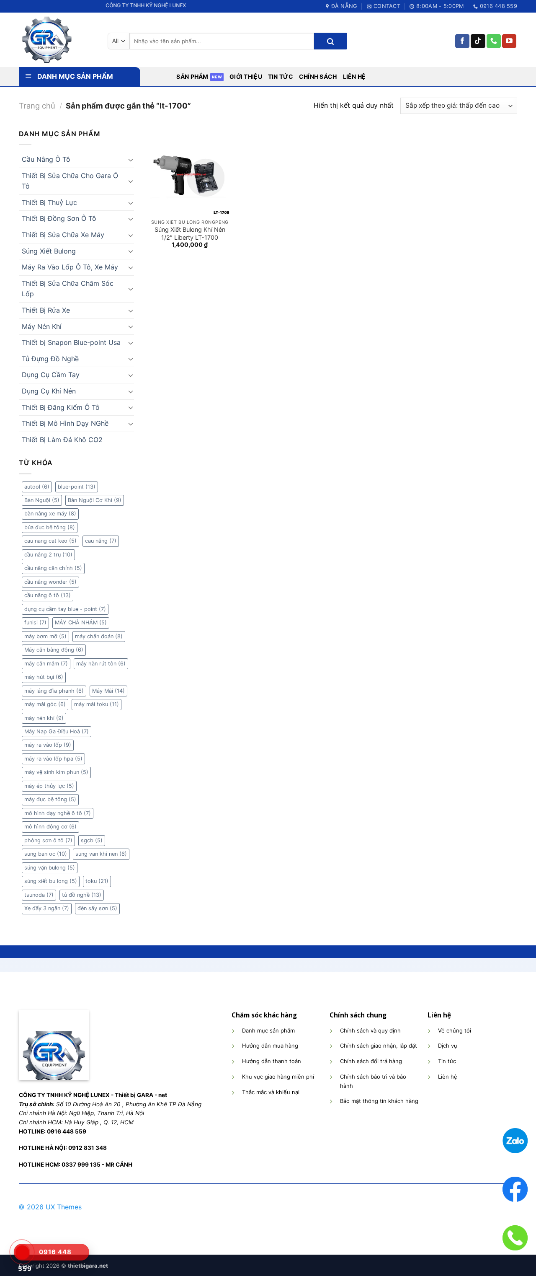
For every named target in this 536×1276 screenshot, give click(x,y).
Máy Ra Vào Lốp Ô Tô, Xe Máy (70, 267)
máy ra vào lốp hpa (53, 759)
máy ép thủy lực (49, 786)
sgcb (92, 840)
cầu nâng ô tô (47, 595)
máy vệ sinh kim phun (56, 772)
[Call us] (494, 41)
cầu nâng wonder (50, 582)
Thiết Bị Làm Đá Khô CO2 (62, 439)
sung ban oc (45, 854)
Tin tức (280, 76)
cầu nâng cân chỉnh (53, 568)
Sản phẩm (192, 76)
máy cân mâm (46, 663)
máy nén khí (44, 718)
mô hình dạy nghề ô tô (57, 813)
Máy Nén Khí (42, 326)
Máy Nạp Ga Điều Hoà (56, 731)
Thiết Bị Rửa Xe (46, 310)
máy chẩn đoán (99, 636)
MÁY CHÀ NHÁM (81, 622)
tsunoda (39, 895)
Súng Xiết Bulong (49, 251)
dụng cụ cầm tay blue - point (65, 609)
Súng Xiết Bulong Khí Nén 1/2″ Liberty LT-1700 (190, 233)
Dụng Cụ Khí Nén (49, 391)
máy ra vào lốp (47, 745)
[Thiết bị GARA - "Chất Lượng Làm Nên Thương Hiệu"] (57, 40)
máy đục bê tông (50, 799)
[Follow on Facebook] (462, 41)
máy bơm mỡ (45, 636)
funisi (35, 622)
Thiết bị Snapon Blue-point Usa (71, 342)
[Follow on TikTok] (478, 41)
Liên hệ (354, 76)
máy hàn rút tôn (101, 663)
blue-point (76, 487)
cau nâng (100, 541)
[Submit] (330, 41)
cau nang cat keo (50, 541)
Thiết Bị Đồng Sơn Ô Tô (59, 218)
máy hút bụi (43, 677)
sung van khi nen (101, 854)
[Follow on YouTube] (509, 41)
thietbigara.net (88, 1265)
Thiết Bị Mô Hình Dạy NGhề (65, 423)
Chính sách (318, 76)
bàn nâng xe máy (50, 513)
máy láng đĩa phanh (54, 691)
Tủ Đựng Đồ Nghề (50, 359)
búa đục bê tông (49, 527)
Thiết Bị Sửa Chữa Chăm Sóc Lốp (67, 288)
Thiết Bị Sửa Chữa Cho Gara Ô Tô (70, 181)
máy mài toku (96, 704)
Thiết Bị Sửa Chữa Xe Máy (63, 234)
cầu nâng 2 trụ (48, 554)
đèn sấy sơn (97, 908)
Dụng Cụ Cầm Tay (51, 374)
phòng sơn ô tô (48, 840)
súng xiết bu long (50, 881)
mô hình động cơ (50, 826)
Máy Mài (108, 691)
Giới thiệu (245, 76)
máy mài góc (45, 704)
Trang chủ (37, 105)
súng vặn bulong (49, 867)
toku (96, 881)
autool (36, 487)
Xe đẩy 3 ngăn (46, 908)
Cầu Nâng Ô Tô (46, 159)
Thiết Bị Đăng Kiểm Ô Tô (61, 407)
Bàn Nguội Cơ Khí (94, 500)
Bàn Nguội (41, 500)
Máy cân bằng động (53, 650)
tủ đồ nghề (81, 895)
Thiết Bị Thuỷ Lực (49, 202)
